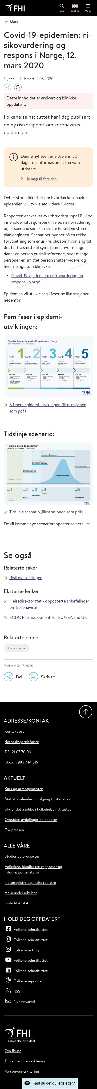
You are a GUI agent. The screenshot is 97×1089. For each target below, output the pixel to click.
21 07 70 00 (21, 751)
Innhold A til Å (16, 903)
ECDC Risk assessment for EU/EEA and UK (48, 617)
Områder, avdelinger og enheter (31, 819)
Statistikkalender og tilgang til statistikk (37, 798)
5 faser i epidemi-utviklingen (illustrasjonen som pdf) (47, 408)
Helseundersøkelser (21, 892)
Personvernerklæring (22, 1071)
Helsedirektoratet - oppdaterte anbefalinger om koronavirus (49, 604)
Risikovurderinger (25, 578)
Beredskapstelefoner (22, 741)
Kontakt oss (14, 731)
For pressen (14, 829)
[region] (54, 167)
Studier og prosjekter (22, 856)
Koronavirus (16, 648)
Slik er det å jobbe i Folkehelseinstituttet (38, 809)
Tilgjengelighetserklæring (25, 1060)
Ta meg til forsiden (41, 178)
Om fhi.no (13, 1050)
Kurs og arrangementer (24, 788)
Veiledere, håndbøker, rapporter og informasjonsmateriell (33, 869)
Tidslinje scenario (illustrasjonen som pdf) (46, 512)
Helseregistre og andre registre (30, 882)
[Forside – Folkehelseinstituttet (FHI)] (15, 8)
